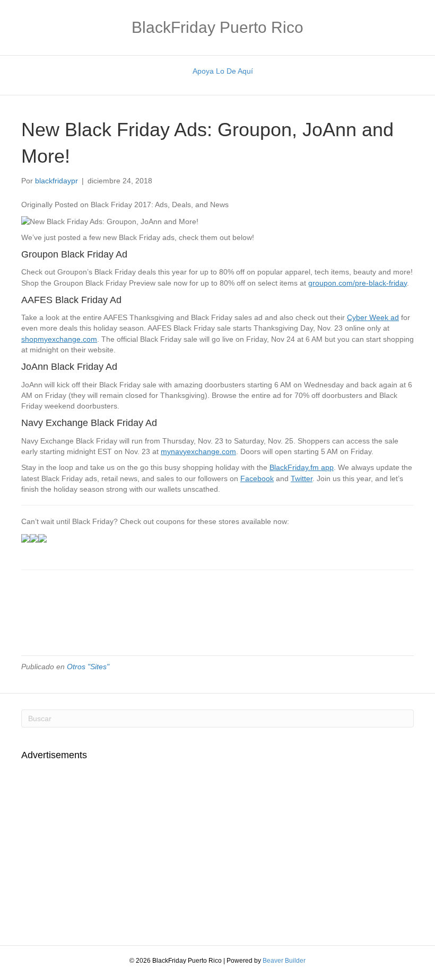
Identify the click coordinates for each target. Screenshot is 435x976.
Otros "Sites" (88, 666)
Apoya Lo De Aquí (223, 71)
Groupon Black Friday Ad (74, 254)
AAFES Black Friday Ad (71, 300)
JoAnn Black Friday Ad (69, 366)
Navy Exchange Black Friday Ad (89, 423)
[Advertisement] (110, 847)
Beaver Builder (284, 960)
